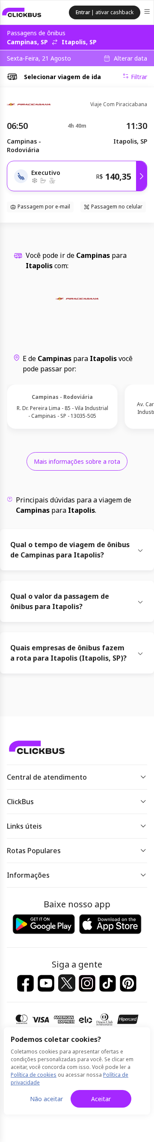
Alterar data (130, 58)
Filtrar (139, 77)
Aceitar (101, 1099)
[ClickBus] (21, 12)
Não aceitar (46, 1099)
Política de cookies (33, 1074)
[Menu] (148, 12)
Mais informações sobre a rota (77, 461)
